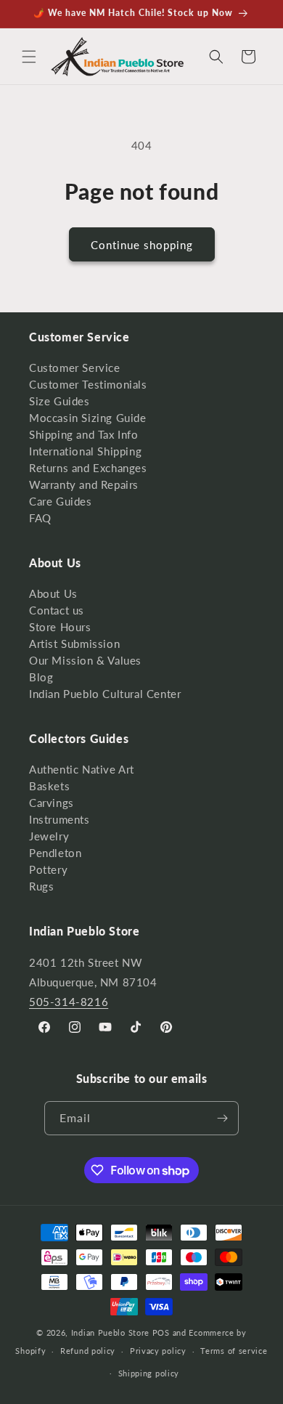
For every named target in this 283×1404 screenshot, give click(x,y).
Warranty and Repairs (84, 484)
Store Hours (60, 626)
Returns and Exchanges (88, 467)
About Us (53, 593)
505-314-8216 (68, 1001)
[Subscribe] (222, 1118)
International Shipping (85, 451)
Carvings (51, 802)
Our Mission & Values (85, 660)
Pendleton (55, 852)
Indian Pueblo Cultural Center (105, 693)
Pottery (48, 869)
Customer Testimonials (88, 384)
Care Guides (60, 501)
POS (161, 1332)
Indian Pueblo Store (110, 1332)
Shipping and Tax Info (84, 434)
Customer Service (74, 367)
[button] (29, 57)
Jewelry (49, 836)
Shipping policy (149, 1373)
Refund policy (87, 1350)
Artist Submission (74, 643)
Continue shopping (142, 244)
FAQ (40, 517)
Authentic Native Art (81, 769)
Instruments (59, 819)
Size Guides (59, 400)
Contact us (56, 610)
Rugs (41, 886)
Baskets (49, 785)
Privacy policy (158, 1350)
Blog (41, 676)
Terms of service (233, 1350)
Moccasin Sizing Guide (88, 417)
